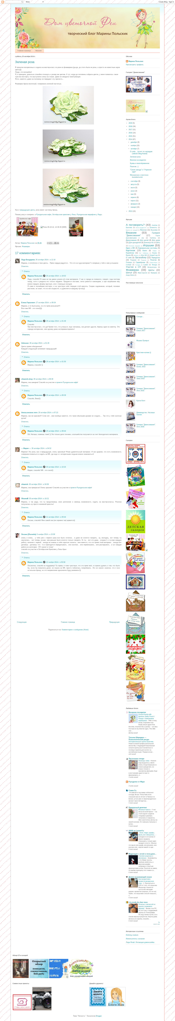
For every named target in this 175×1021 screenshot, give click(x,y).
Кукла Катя (140, 401)
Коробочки (130, 253)
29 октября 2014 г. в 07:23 (48, 412)
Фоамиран (26, 246)
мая (132, 194)
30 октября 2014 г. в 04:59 (39, 484)
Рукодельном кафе (43, 214)
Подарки (133, 260)
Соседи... (140, 316)
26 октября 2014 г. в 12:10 (45, 260)
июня (133, 191)
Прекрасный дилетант (138, 807)
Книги (145, 251)
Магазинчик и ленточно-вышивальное (139, 176)
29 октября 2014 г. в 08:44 (56, 431)
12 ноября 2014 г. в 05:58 (55, 562)
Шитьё (129, 273)
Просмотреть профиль (134, 65)
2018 (131, 126)
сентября (134, 181)
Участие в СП (133, 267)
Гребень (153, 238)
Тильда (154, 265)
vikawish (24, 484)
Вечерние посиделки (137, 712)
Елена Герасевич (28, 303)
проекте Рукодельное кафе (67, 382)
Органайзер (140, 257)
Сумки (145, 265)
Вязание (131, 232)
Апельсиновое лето (29, 412)
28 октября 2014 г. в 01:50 (56, 362)
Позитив (153, 260)
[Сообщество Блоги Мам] (116, 1006)
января (134, 207)
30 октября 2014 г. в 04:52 (41, 448)
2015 (131, 136)
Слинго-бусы (153, 262)
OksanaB (24, 498)
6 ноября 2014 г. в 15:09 (46, 534)
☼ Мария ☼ (26, 448)
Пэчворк (129, 262)
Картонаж (130, 250)
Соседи (137, 265)
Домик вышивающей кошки (140, 877)
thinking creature (132, 935)
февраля (134, 204)
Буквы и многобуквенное (139, 163)
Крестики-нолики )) (143, 352)
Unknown (25, 343)
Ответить (24, 266)
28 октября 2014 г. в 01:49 (56, 321)
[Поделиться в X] (53, 243)
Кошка (154, 253)
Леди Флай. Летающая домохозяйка (140, 942)
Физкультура (152, 267)
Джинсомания (131, 240)
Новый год (153, 255)
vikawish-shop (27, 379)
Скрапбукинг (140, 262)
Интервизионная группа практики (141, 742)
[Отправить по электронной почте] (48, 243)
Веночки (143, 230)
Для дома (156, 240)
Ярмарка (154, 273)
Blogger (98, 1016)
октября (134, 149)
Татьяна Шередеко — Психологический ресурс (139, 738)
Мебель (136, 255)
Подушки (143, 260)
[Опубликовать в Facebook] (55, 243)
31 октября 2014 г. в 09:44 (56, 517)
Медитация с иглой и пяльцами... (142, 854)
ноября (134, 145)
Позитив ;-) (134, 166)
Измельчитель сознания (135, 939)
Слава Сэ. (133, 790)
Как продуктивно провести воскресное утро (146, 881)
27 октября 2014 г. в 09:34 (46, 303)
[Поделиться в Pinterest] (58, 243)
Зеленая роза (135, 157)
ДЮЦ (158, 242)
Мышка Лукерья (142, 340)
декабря (134, 142)
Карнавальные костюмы (147, 248)
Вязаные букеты (144, 810)
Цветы (151, 270)
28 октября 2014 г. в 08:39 (43, 379)
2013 (131, 211)
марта (133, 201)
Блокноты (153, 227)
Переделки (155, 258)
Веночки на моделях (138, 160)
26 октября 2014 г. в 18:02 (56, 276)
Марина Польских (35, 276)
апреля (134, 197)
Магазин (38, 51)
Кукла (128, 255)
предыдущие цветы (27, 210)
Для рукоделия (135, 242)
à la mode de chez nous (138, 902)
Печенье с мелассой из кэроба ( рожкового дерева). (146, 906)
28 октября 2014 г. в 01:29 (39, 343)
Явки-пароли (142, 273)
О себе (129, 258)
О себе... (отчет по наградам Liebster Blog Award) (141, 153)
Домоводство (148, 242)
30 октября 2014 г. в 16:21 (39, 498)
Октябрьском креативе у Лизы (64, 214)
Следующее (22, 622)
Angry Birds (130, 275)
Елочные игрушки (134, 246)
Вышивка (154, 230)
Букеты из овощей (132, 230)
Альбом (154, 225)
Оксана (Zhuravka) (28, 534)
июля (133, 188)
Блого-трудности (141, 227)
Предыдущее (114, 622)
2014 (131, 139)
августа (134, 184)
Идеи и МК (130, 248)
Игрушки (148, 245)
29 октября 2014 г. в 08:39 (56, 395)
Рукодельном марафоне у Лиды (89, 214)
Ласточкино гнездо (136, 759)
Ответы (27, 271)
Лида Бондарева (28, 260)
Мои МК (144, 255)
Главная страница (24, 51)
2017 (131, 130)
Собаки (128, 265)
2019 (131, 123)
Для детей (144, 240)
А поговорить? (135, 224)
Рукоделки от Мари (137, 782)
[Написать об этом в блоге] (50, 243)
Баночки (129, 227)
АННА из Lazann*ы (136, 831)
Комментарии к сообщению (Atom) (75, 630)
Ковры (155, 250)
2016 (131, 133)
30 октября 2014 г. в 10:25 (56, 467)
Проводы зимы (144, 761)
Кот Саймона (143, 253)
